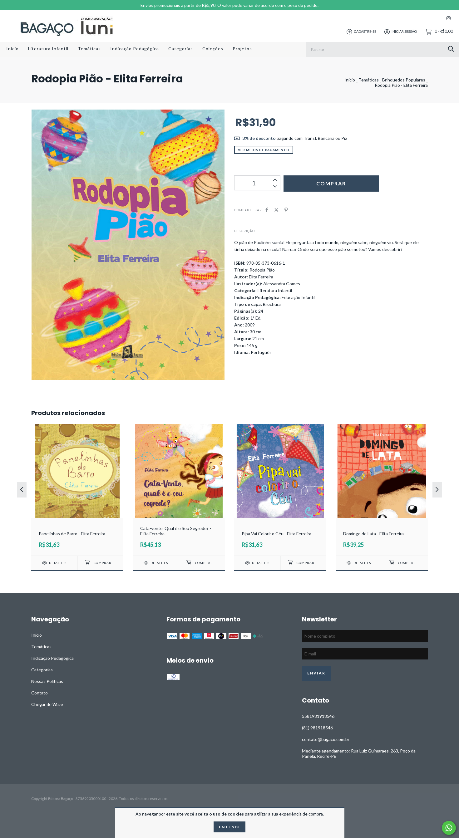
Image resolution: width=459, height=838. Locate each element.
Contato (39, 692)
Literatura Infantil (48, 48)
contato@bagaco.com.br (325, 739)
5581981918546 (318, 716)
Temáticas (89, 48)
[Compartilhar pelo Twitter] (276, 209)
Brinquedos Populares (403, 79)
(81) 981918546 (317, 727)
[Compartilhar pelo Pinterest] (286, 209)
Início (12, 48)
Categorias (180, 48)
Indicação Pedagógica (134, 48)
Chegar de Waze (47, 704)
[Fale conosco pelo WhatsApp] (449, 828)
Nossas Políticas (47, 681)
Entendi (229, 827)
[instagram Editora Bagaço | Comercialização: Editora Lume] (448, 18)
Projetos (242, 48)
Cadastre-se (365, 31)
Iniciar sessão (404, 31)
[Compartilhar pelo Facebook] (267, 209)
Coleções (212, 48)
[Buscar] (451, 48)
